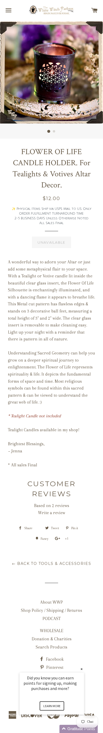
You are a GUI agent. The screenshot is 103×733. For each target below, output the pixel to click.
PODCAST (52, 618)
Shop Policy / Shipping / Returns (51, 610)
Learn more (51, 706)
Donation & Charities (52, 638)
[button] (58, 729)
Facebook (54, 659)
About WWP (51, 602)
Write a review (51, 512)
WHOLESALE (51, 630)
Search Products (51, 647)
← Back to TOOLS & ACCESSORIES (51, 563)
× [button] (82, 668)
